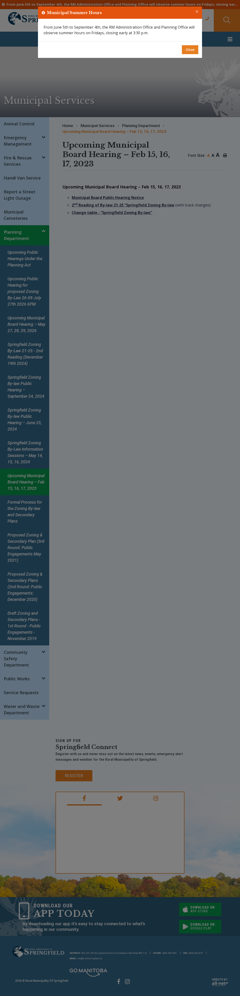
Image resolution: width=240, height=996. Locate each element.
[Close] (197, 12)
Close (190, 49)
